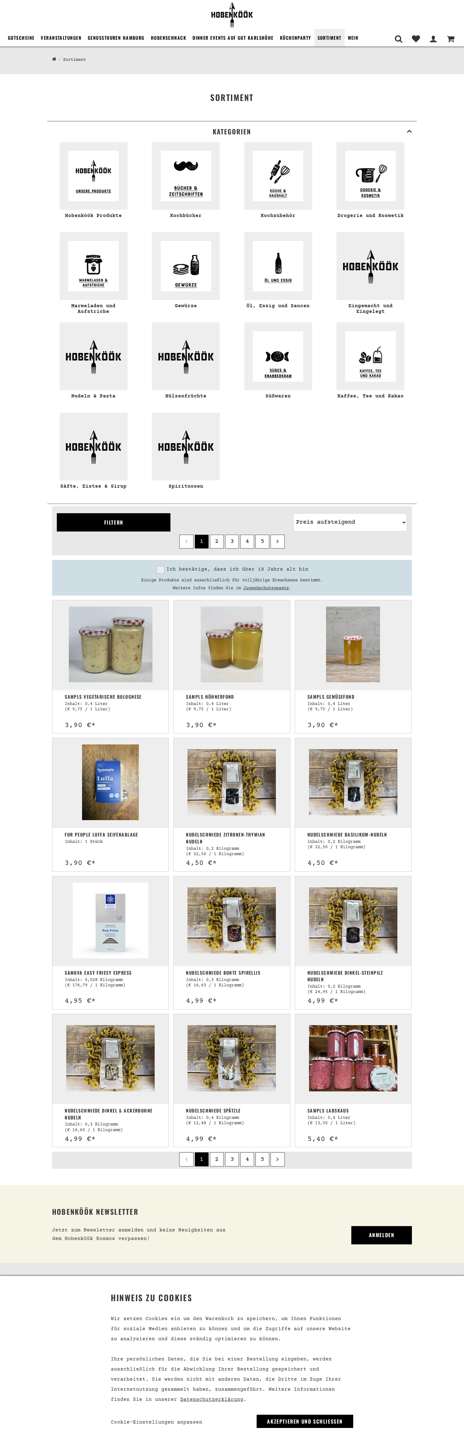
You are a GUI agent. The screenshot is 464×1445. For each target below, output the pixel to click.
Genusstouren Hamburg (116, 37)
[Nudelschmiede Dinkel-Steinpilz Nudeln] (353, 921)
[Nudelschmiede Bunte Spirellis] (231, 921)
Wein (353, 37)
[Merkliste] (416, 39)
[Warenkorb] (450, 39)
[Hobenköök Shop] (232, 14)
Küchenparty (295, 37)
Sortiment (330, 37)
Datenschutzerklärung (211, 1399)
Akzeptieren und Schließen (305, 1421)
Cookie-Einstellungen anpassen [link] (156, 1422)
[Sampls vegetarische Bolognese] (110, 645)
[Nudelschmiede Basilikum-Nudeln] (353, 783)
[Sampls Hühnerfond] (232, 645)
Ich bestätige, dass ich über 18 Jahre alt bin (237, 569)
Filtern (113, 522)
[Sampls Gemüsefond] (353, 645)
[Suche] (398, 39)
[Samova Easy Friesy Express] (110, 921)
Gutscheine (21, 37)
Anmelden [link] (382, 1235)
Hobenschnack (168, 37)
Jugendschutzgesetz (266, 588)
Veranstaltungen (61, 37)
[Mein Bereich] (433, 39)
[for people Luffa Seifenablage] (110, 783)
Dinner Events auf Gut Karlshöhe (233, 37)
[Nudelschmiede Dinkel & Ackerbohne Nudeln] (110, 1059)
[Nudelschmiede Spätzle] (231, 1059)
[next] (277, 542)
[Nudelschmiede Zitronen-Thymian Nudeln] (231, 783)
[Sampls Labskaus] (353, 1059)
